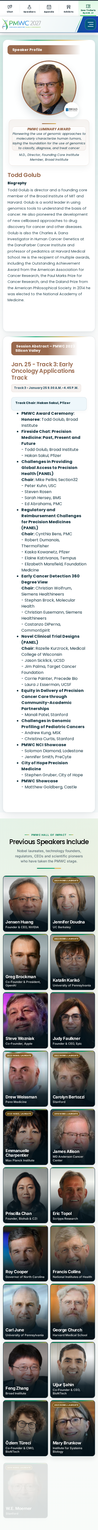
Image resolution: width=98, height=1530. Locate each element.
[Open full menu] (90, 24)
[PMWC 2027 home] (29, 24)
